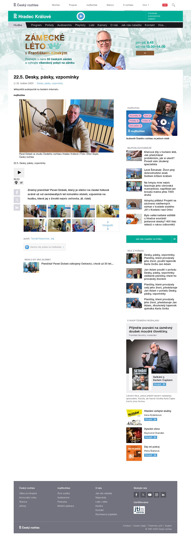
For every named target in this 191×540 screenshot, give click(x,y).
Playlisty (80, 25)
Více (162, 25)
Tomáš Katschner (40, 238)
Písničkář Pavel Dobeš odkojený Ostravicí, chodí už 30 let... (77, 263)
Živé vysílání (134, 126)
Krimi (146, 116)
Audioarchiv (154, 16)
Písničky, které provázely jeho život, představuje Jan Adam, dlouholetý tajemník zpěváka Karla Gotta (160, 304)
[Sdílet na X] (17, 200)
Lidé (91, 25)
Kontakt (150, 25)
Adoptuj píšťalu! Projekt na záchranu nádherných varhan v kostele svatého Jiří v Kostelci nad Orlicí (160, 205)
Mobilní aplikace (65, 506)
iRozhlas (56, 5)
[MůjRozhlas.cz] (19, 95)
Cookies (127, 526)
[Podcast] (16, 183)
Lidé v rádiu (102, 501)
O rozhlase (128, 5)
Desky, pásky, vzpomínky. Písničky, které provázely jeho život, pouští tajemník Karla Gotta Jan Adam (160, 259)
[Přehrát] (19, 172)
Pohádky (133, 121)
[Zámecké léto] (95, 49)
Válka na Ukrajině (28, 493)
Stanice (110, 5)
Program (73, 5)
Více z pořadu (135, 251)
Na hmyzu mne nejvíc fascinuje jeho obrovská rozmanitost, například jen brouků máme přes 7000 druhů (160, 188)
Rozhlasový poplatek (106, 514)
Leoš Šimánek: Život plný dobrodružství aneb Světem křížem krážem (159, 172)
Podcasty (62, 501)
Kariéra (99, 506)
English (168, 526)
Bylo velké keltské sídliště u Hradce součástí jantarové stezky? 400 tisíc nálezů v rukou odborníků (160, 220)
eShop (22, 506)
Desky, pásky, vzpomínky (50, 83)
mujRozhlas (92, 5)
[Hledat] (173, 5)
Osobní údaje (139, 526)
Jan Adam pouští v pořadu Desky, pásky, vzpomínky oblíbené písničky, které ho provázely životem (160, 274)
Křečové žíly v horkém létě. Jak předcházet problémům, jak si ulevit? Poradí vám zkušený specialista (160, 158)
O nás (114, 25)
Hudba (18, 25)
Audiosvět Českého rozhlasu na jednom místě (147, 138)
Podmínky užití (155, 526)
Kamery (151, 19)
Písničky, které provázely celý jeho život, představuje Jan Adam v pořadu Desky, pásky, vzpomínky (160, 289)
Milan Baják (92, 154)
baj (52, 238)
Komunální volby (27, 497)
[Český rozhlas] (26, 5)
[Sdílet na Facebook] (17, 192)
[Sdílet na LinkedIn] (17, 207)
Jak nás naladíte (131, 25)
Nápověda (101, 497)
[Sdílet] (21, 183)
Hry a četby (134, 116)
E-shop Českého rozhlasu (143, 320)
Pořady (49, 25)
